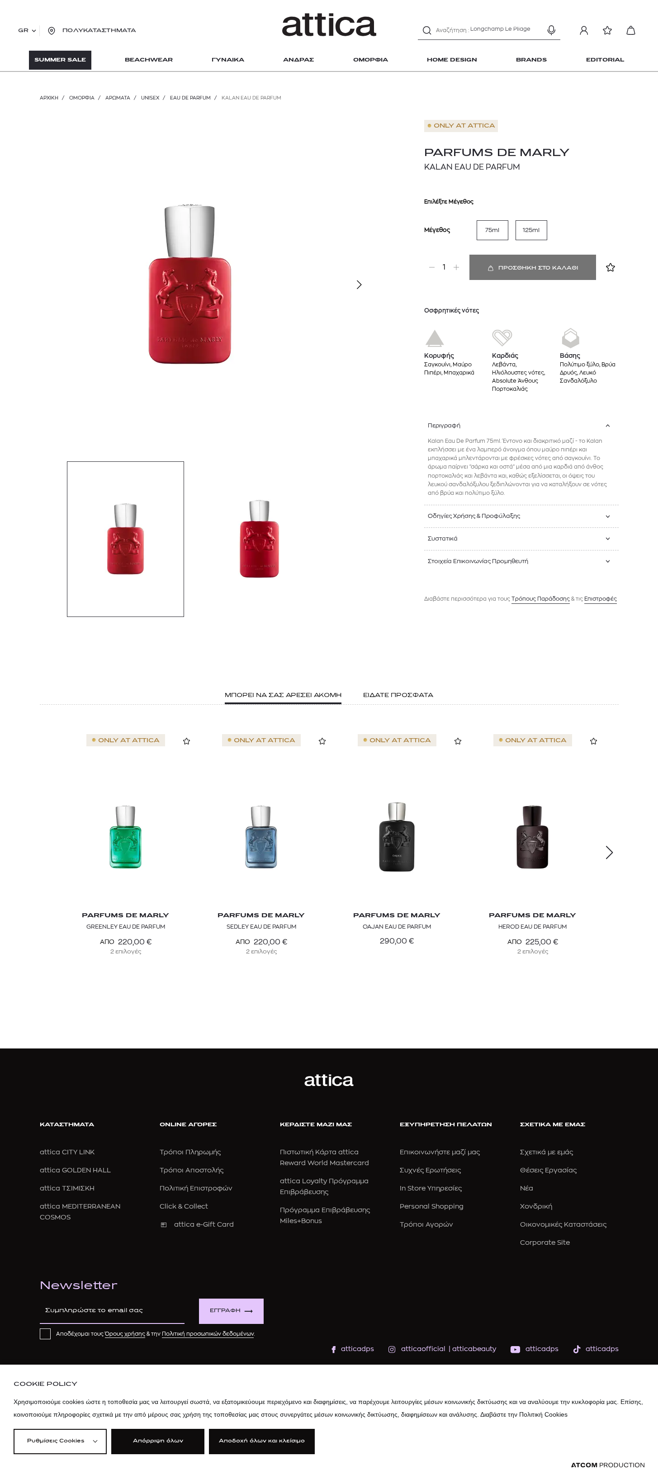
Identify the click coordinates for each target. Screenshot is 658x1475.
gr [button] (23, 30)
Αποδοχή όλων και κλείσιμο (262, 1441)
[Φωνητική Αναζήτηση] (551, 30)
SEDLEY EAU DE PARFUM (261, 927)
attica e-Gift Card (204, 1224)
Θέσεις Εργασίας (548, 1170)
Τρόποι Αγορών (426, 1224)
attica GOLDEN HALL (75, 1170)
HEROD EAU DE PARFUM (532, 927)
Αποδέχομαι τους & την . (155, 1334)
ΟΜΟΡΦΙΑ (82, 97)
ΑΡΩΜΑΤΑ (117, 97)
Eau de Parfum (190, 97)
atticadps (357, 1349)
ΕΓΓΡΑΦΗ (225, 1311)
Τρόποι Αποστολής (191, 1170)
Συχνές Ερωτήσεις (430, 1170)
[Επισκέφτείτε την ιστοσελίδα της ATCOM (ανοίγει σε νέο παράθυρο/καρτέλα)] (607, 1465)
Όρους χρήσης (125, 1334)
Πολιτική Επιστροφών (196, 1188)
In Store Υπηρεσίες (431, 1188)
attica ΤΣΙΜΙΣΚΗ (67, 1188)
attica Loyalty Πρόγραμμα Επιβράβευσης (324, 1186)
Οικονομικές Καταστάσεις (563, 1224)
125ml (531, 230)
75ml (492, 230)
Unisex (150, 97)
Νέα (526, 1188)
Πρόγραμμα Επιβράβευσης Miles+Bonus (325, 1215)
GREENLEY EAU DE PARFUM (125, 927)
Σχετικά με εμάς (546, 1152)
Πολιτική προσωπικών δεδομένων (208, 1334)
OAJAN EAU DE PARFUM (397, 927)
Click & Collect (184, 1206)
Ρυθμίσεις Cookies (55, 1441)
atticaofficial (423, 1349)
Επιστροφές (600, 599)
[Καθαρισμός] (535, 30)
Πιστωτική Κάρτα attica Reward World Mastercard (324, 1158)
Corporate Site (545, 1242)
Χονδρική (536, 1206)
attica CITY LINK (67, 1152)
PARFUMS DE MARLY (496, 153)
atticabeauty (471, 1349)
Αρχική (49, 97)
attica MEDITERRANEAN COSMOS (80, 1212)
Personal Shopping (432, 1206)
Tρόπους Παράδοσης (540, 599)
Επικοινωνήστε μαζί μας (440, 1152)
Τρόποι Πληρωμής (190, 1152)
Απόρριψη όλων (158, 1441)
